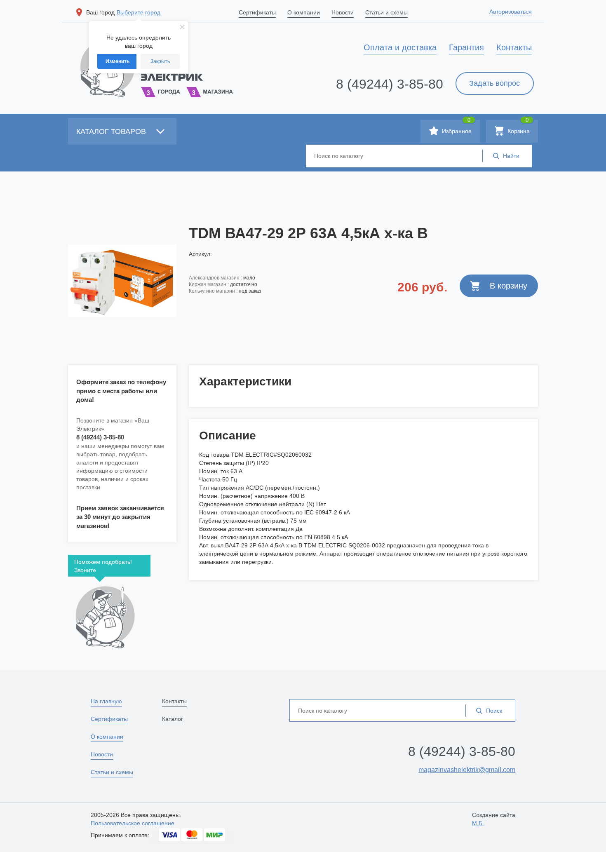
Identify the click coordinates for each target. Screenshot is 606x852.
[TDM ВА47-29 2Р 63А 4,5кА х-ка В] (122, 281)
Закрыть (160, 61)
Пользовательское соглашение (132, 823)
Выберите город (138, 12)
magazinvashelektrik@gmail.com (466, 769)
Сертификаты (109, 719)
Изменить (117, 61)
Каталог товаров (112, 131)
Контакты (174, 701)
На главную (106, 701)
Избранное (456, 127)
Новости (102, 754)
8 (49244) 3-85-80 (389, 84)
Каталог (172, 719)
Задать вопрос (494, 83)
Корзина (518, 127)
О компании (107, 736)
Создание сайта (493, 819)
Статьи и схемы (112, 772)
